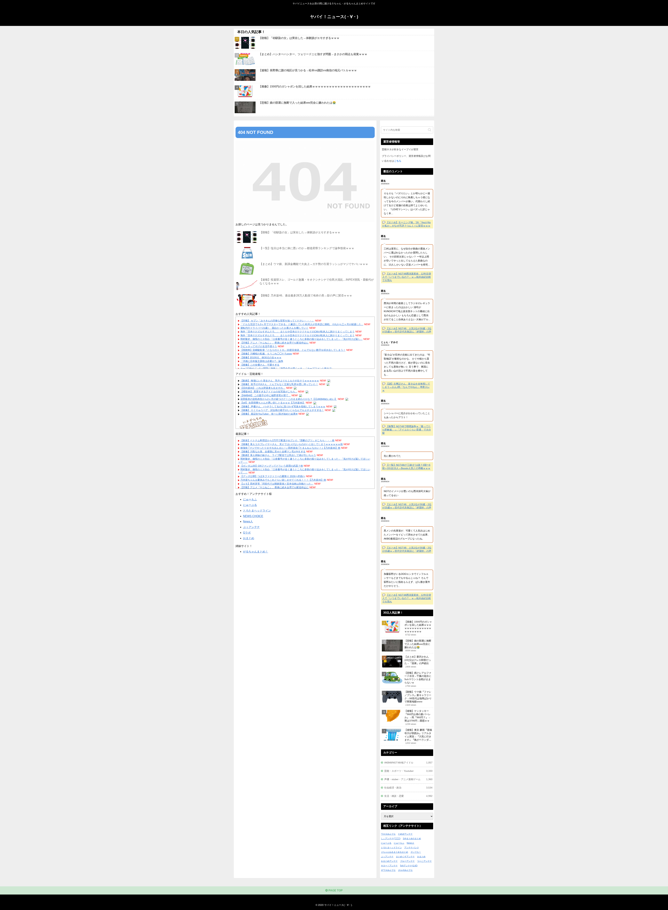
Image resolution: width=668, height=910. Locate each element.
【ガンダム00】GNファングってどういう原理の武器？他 (271, 465)
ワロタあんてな (388, 834)
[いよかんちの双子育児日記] (254, 423)
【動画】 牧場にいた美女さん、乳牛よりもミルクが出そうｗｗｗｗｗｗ (279, 380)
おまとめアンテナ (389, 861)
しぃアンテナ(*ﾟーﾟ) (390, 838)
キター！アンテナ (389, 865)
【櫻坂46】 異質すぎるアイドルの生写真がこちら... (268, 391)
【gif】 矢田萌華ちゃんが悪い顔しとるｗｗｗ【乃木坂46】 (272, 402)
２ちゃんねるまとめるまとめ (394, 852)
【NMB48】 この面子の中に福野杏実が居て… (265, 395)
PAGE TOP (335, 890)
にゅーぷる (250, 505)
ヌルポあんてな (405, 870)
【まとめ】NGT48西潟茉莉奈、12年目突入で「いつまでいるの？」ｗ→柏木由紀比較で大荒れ (406, 276)
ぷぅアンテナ (251, 527)
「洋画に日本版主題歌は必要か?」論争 (261, 361)
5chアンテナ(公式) (409, 865)
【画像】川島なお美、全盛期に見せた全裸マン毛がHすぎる (272, 451)
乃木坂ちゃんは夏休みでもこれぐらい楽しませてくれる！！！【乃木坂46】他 (283, 479)
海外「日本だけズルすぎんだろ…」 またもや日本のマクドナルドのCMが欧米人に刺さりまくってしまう (297, 331)
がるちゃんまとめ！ (255, 551)
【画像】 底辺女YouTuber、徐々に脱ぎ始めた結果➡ (269, 413)
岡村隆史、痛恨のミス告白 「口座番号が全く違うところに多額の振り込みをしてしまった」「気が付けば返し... (301, 339)
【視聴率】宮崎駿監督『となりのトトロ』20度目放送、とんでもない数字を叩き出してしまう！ (292, 350)
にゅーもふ (250, 499)
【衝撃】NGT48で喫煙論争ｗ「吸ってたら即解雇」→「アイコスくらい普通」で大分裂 (406, 429)
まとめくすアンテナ (405, 856)
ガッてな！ (416, 852)
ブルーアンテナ (407, 861)
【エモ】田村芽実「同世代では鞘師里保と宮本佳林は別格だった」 (276, 483)
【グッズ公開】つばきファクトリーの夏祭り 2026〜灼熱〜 (272, 476)
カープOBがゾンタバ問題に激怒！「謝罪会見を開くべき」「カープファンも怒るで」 (287, 368)
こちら (397, 160)
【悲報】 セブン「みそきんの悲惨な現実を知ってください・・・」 (277, 320)
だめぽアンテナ (405, 834)
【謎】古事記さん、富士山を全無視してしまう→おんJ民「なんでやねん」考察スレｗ (406, 387)
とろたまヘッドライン (257, 510)
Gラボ (247, 532)
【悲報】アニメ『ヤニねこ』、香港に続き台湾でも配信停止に (274, 342)
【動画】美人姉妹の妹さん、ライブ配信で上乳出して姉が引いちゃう (278, 455)
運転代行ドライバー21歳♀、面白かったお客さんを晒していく (274, 328)
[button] (430, 130)
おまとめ (248, 538)
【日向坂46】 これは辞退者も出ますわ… (262, 387)
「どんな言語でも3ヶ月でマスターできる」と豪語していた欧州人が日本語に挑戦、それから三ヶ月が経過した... (301, 324)
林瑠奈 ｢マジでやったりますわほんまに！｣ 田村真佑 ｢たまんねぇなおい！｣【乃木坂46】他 (290, 447)
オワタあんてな (388, 870)
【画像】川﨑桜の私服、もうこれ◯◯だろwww (266, 353)
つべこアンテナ (424, 861)
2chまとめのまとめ (412, 838)
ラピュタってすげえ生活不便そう (258, 346)
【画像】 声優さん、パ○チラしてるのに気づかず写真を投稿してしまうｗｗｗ (282, 406)
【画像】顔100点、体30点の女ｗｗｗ (260, 357)
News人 (248, 521)
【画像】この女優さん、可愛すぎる (259, 364)
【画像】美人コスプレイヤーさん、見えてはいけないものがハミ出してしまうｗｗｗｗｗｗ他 (291, 444)
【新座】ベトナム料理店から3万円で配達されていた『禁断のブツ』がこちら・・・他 (287, 440)
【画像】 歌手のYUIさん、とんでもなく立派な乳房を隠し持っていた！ (279, 384)
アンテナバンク (411, 847)
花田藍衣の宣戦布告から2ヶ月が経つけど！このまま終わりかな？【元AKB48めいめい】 (288, 399)
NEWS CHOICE (253, 516)
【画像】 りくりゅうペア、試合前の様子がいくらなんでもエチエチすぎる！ (282, 410)
